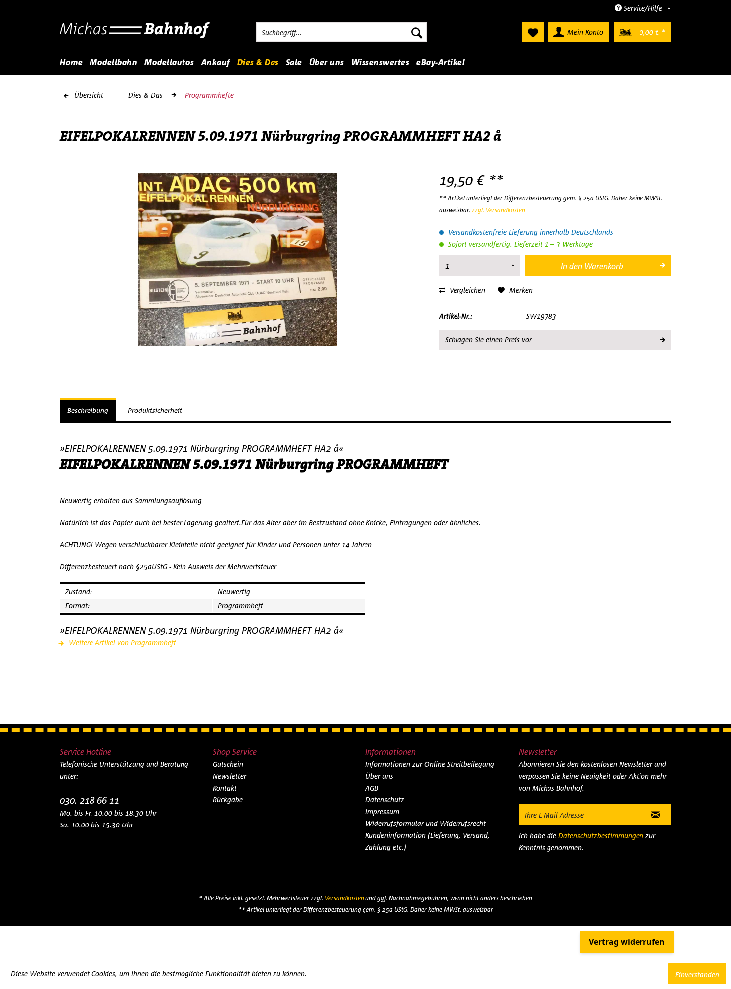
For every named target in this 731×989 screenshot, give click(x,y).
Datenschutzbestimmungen (600, 835)
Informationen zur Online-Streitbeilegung (430, 764)
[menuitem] (341, 32)
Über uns (379, 776)
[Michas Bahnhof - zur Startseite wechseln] (135, 34)
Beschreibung (87, 410)
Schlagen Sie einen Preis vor (488, 339)
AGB (372, 788)
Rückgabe (228, 799)
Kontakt (225, 788)
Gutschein (228, 764)
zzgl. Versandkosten (498, 210)
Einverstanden (697, 974)
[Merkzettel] (533, 32)
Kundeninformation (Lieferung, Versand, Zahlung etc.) (428, 841)
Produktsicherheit (155, 410)
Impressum (382, 811)
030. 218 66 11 (89, 800)
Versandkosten (344, 898)
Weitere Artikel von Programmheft (121, 642)
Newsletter (229, 776)
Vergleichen (466, 290)
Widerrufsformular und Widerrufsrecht (426, 823)
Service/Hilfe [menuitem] (643, 8)
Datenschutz (385, 799)
